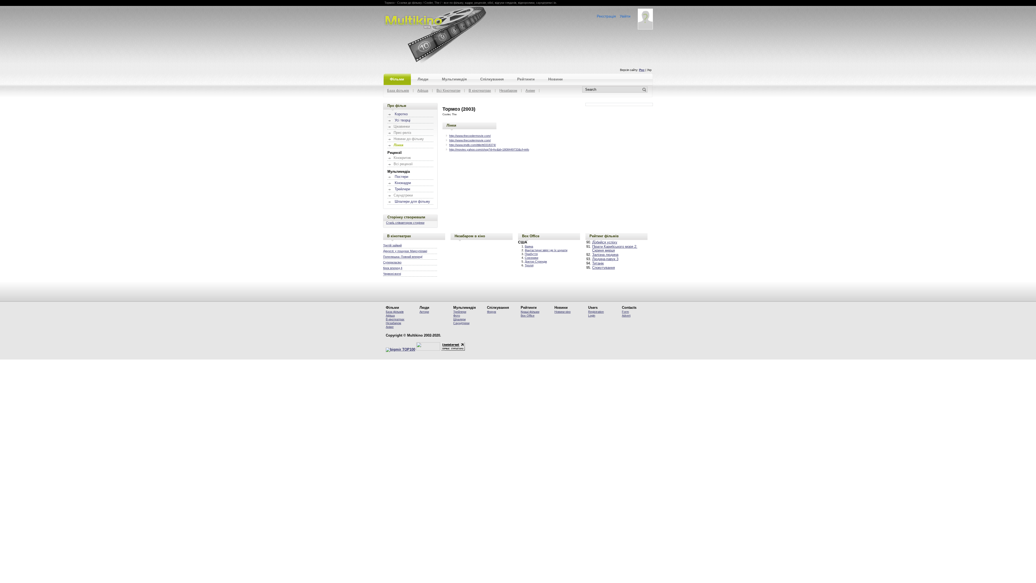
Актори (424, 311)
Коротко (401, 114)
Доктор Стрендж (536, 261)
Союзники (531, 257)
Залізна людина (605, 255)
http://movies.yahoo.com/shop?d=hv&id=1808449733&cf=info (489, 149)
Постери (401, 177)
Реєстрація (606, 16)
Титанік (598, 263)
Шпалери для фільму (412, 202)
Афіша (422, 91)
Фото (456, 315)
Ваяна (529, 246)
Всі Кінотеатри (448, 91)
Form (625, 311)
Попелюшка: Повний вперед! (402, 256)
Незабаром (508, 91)
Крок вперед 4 (392, 268)
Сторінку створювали (406, 217)
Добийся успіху (604, 242)
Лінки (451, 125)
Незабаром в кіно (470, 236)
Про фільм (396, 106)
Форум (491, 311)
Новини (555, 79)
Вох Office (527, 315)
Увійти (625, 16)
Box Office (530, 236)
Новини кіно (562, 311)
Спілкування (492, 79)
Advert (626, 315)
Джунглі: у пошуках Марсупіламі (405, 251)
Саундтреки (461, 323)
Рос (642, 70)
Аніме (530, 91)
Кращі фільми (530, 311)
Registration (596, 311)
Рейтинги (526, 79)
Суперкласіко (392, 262)
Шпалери (459, 319)
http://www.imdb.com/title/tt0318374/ (472, 145)
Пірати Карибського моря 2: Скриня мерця (614, 248)
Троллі (529, 265)
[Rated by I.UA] (428, 349)
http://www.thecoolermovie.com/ (470, 135)
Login (591, 315)
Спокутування (603, 268)
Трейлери (402, 189)
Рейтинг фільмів (604, 236)
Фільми (397, 79)
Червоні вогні (392, 273)
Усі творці (402, 120)
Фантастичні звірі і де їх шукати (546, 250)
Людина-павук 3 (605, 259)
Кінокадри (403, 183)
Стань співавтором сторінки (405, 222)
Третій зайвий (392, 245)
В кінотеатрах (480, 91)
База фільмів (398, 91)
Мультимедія (454, 79)
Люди (423, 79)
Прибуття (531, 254)
